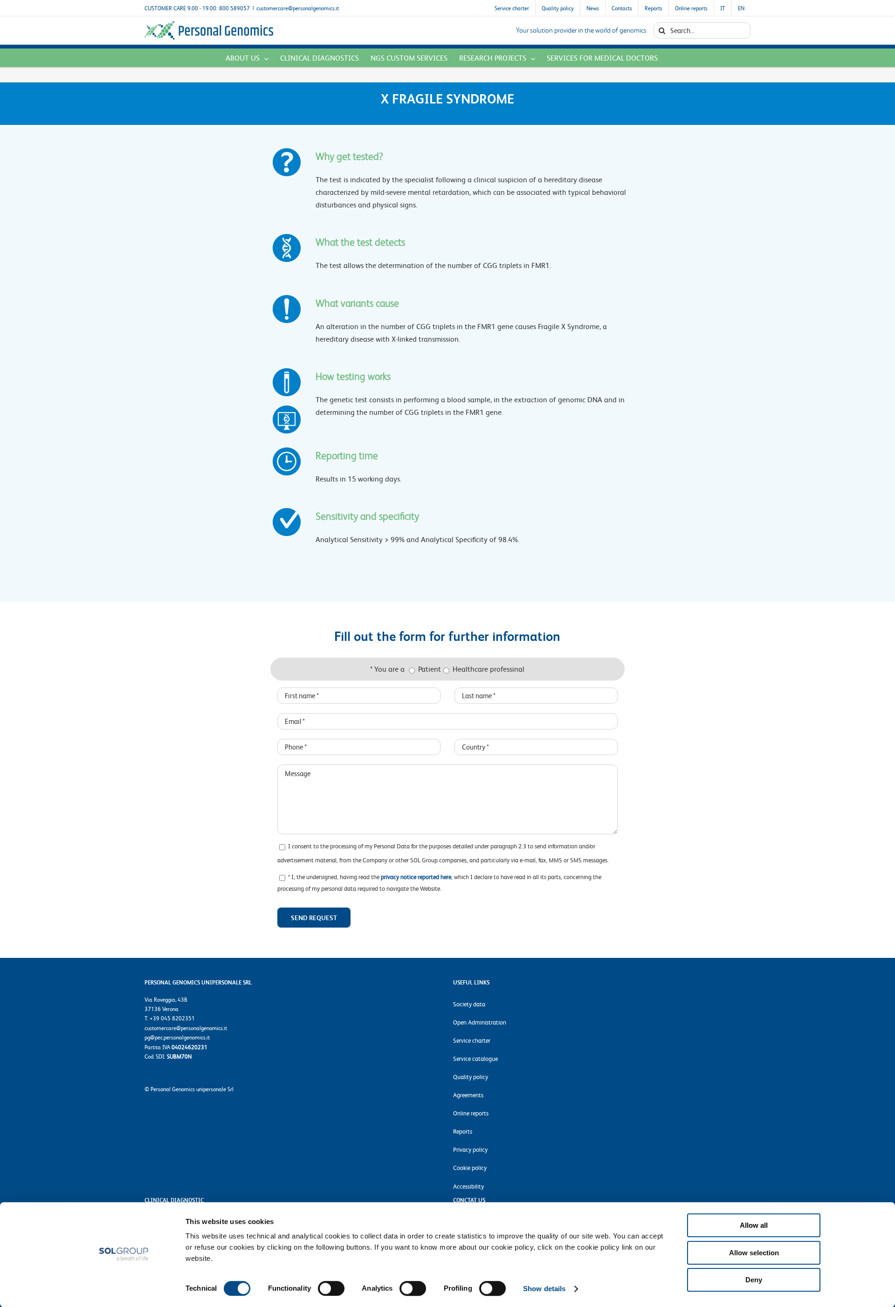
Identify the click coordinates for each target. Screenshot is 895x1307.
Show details (544, 1289)
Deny (753, 1280)
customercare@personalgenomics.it (297, 8)
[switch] (331, 1288)
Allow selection (754, 1253)
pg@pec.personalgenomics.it (177, 1037)
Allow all (754, 1225)
